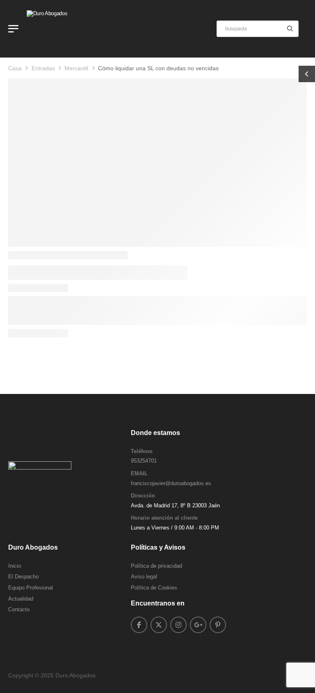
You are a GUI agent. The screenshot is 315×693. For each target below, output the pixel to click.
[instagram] (178, 625)
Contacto (19, 609)
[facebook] (139, 625)
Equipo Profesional (30, 588)
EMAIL (139, 473)
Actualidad (20, 599)
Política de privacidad (156, 566)
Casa (15, 68)
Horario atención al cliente (164, 518)
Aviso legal (144, 576)
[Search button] (290, 29)
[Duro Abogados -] (58, 28)
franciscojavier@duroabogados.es (171, 483)
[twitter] (159, 625)
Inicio (14, 566)
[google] (198, 625)
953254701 (144, 461)
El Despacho (23, 576)
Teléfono (142, 451)
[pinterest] (218, 625)
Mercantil (76, 68)
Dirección (143, 496)
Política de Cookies (154, 588)
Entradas (43, 68)
